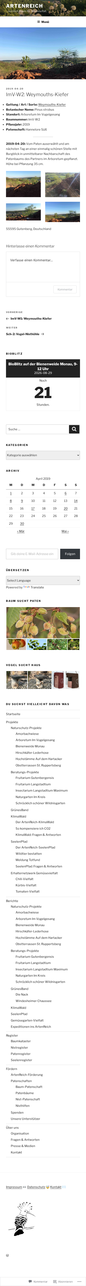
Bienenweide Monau (30, 746)
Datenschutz (36, 1187)
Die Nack (22, 994)
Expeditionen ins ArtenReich (31, 1027)
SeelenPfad (19, 841)
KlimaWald (18, 816)
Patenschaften (21, 1081)
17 (33, 508)
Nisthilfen (23, 1106)
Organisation (20, 1133)
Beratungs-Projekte (25, 772)
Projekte (12, 722)
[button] (23, 184)
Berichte (12, 901)
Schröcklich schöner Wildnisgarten (40, 803)
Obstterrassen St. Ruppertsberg (38, 765)
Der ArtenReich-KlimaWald (35, 822)
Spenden (17, 1112)
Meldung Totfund (28, 860)
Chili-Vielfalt (24, 879)
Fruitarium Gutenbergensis (35, 778)
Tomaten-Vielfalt (28, 891)
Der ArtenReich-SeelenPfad (35, 847)
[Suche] (74, 429)
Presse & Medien (23, 1146)
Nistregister (19, 1047)
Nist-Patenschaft (28, 1099)
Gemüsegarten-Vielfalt (27, 1020)
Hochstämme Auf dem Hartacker (39, 759)
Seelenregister (21, 1060)
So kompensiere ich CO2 (33, 828)
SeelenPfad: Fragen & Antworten (39, 866)
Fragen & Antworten (25, 1140)
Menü (45, 22)
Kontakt (16, 1152)
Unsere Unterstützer (25, 1119)
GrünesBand (19, 810)
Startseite (13, 714)
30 (22, 523)
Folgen (70, 554)
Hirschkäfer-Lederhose (32, 753)
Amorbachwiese (27, 734)
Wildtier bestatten (29, 854)
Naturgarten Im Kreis (30, 797)
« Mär (21, 531)
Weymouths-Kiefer (52, 104)
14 (76, 501)
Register (12, 1035)
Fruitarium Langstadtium (33, 784)
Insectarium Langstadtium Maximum (42, 790)
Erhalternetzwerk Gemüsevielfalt (34, 873)
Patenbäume (25, 1093)
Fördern (11, 1069)
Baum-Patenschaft (29, 1087)
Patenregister (21, 1054)
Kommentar (65, 289)
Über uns (12, 1127)
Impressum (14, 1187)
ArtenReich (24, 6)
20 (66, 508)
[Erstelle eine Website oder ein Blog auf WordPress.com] (7, 1255)
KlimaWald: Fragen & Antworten (38, 835)
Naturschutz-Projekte (26, 728)
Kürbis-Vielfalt (26, 885)
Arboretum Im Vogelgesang (35, 740)
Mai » (65, 531)
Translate (37, 587)
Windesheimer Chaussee (34, 1001)
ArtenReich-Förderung (27, 1075)
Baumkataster (21, 1041)
